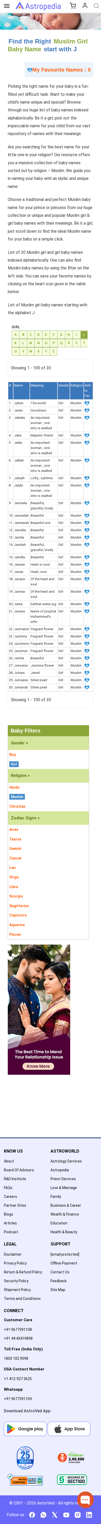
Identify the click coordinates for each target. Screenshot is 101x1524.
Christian (17, 806)
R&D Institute (15, 1179)
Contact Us (60, 1272)
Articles (10, 1223)
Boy (12, 754)
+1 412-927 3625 (18, 1379)
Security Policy (16, 1281)
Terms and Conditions (22, 1299)
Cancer (15, 858)
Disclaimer (12, 1254)
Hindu (14, 787)
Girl (14, 764)
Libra (13, 887)
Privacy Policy (15, 1263)
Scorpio (16, 896)
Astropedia (60, 1170)
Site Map (58, 1290)
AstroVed (45, 1503)
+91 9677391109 (18, 1399)
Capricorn (18, 915)
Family (56, 1196)
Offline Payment (64, 1263)
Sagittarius (19, 906)
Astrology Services (66, 1161)
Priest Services (63, 1179)
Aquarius (17, 925)
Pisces (15, 934)
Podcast (11, 1232)
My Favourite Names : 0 (61, 70)
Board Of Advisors (19, 1170)
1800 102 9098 (16, 1358)
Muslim (17, 797)
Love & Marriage (64, 1188)
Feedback (59, 1281)
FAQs (8, 1188)
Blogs (8, 1214)
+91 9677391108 (18, 1329)
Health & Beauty (64, 1232)
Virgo (14, 877)
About (9, 1161)
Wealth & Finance (65, 1214)
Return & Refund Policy (23, 1272)
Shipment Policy (17, 1290)
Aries (13, 829)
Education (59, 1223)
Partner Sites (15, 1205)
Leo (12, 867)
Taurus (15, 839)
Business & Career (66, 1205)
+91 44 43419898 (18, 1338)
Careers (10, 1196)
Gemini (15, 848)
